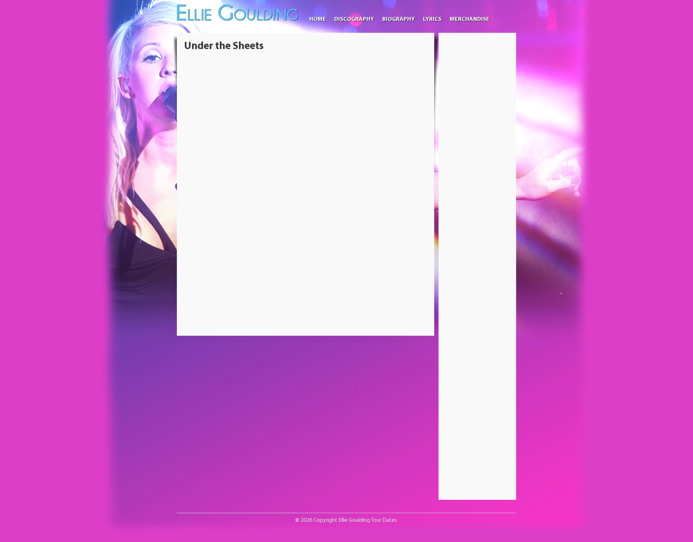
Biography (398, 19)
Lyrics (432, 19)
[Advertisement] (477, 148)
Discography (354, 19)
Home (317, 19)
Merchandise (469, 19)
